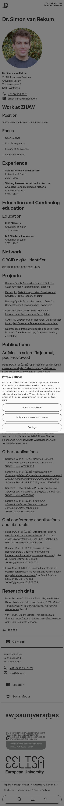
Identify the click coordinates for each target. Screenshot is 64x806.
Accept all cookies (32, 407)
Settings (32, 427)
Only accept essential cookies (32, 417)
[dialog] (32, 402)
